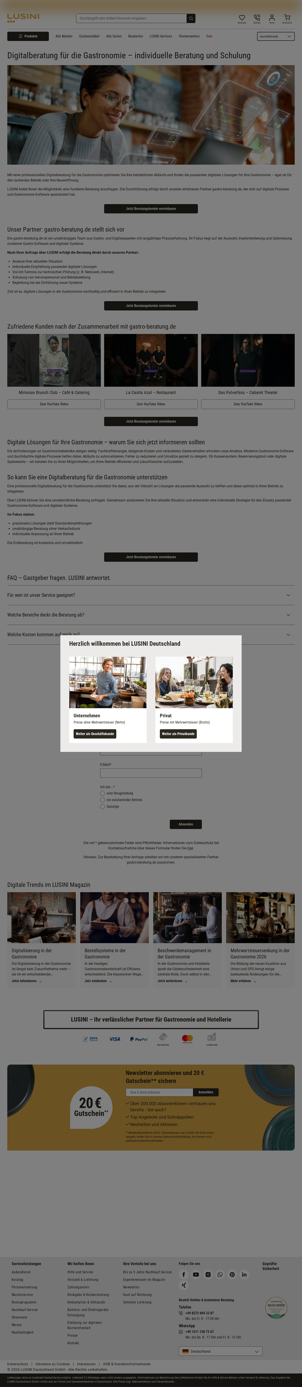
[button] (108, 699)
